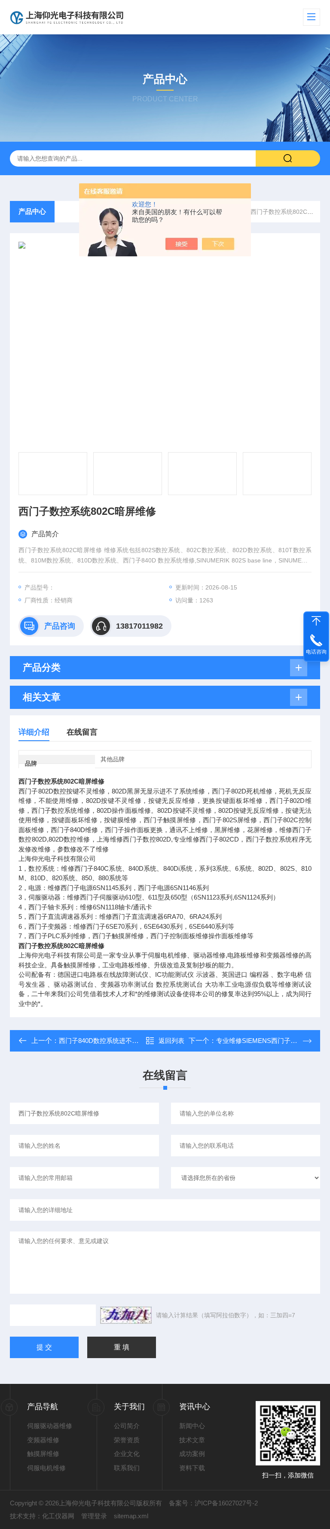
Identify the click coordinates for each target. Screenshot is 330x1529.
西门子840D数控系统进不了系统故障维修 (118, 1040)
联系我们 (127, 1467)
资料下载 (192, 1467)
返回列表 (171, 1040)
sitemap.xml (131, 1516)
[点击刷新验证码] (126, 1315)
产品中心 (32, 211)
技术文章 (192, 1440)
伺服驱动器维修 (49, 1425)
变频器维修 (43, 1440)
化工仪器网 (58, 1516)
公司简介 (127, 1425)
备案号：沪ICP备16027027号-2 (213, 1503)
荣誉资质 (127, 1440)
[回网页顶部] (316, 620)
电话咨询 (316, 652)
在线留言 (82, 732)
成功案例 (192, 1453)
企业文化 (127, 1453)
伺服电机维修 (46, 1467)
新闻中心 (192, 1425)
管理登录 (94, 1516)
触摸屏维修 (43, 1453)
